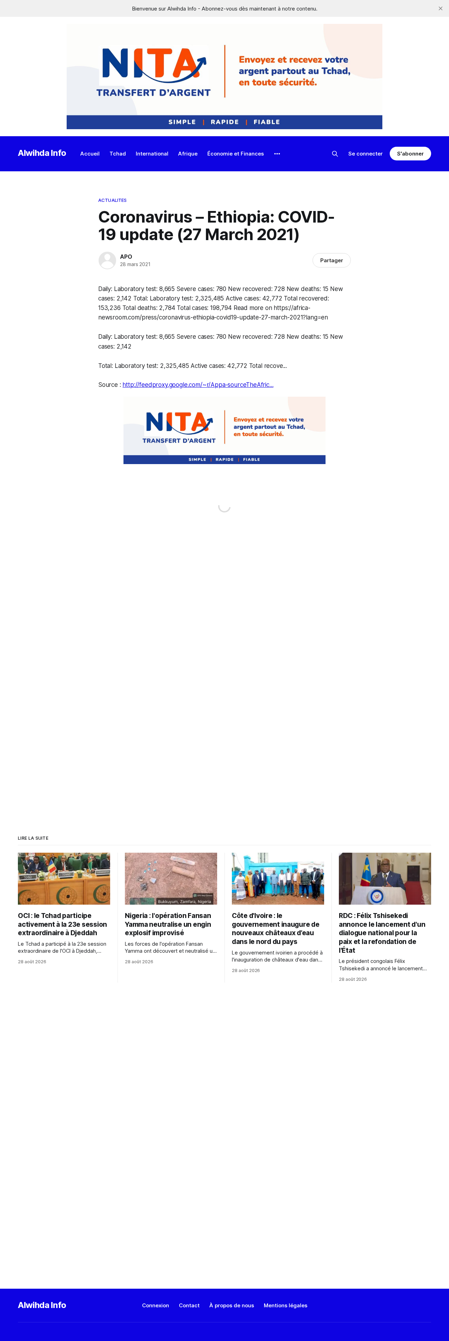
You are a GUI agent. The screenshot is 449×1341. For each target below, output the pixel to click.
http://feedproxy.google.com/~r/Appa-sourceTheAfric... (197, 384)
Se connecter (365, 153)
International (152, 153)
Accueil (90, 153)
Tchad (117, 153)
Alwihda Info (42, 153)
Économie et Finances (235, 153)
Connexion (155, 1305)
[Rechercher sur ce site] (335, 153)
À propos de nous (231, 1305)
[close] (440, 8)
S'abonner (410, 153)
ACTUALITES (112, 200)
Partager (331, 260)
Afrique (187, 153)
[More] (277, 153)
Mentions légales (285, 1305)
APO (126, 256)
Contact (189, 1305)
